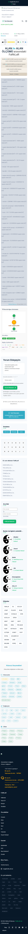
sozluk (3, 885)
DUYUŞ (6, 636)
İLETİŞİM (6, 632)
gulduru (16, 898)
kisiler (19, 895)
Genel (20, 693)
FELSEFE (13, 610)
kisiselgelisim (11, 895)
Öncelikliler (5, 679)
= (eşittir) (10, 717)
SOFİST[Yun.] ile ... (7, 490)
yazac (19, 878)
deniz (14, 901)
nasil (20, 891)
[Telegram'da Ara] (23, 927)
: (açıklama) (18, 717)
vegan (3, 882)
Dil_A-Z (4, 901)
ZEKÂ (13, 639)
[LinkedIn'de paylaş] (25, 42)
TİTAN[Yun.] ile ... (7, 473)
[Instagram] (16, 927)
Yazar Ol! (3, 800)
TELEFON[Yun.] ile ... (8, 484)
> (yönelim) (4, 713)
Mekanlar (3, 35)
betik (11, 908)
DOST (21, 632)
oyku (3, 891)
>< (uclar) (19, 713)
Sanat (17, 686)
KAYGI (21, 628)
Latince (11, 737)
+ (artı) (24, 717)
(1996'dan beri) (10, 12)
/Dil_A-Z (14, 586)
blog (15, 888)
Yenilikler (3, 806)
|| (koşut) (4, 717)
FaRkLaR (6, 606)
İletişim (3, 803)
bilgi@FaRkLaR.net (14, 1)
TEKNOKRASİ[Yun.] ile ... (9, 487)
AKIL (20, 643)
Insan (10, 898)
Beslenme (11, 689)
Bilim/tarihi (4, 908)
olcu (15, 891)
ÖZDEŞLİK (14, 614)
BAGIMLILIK (4, 911)
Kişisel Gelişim (5, 835)
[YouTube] (19, 927)
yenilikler (13, 878)
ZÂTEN (14, 617)
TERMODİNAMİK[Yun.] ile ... (10, 481)
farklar (20, 901)
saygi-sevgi (16, 885)
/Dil (15, 568)
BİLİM (20, 610)
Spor (4, 689)
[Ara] (22, 21)
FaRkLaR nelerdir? (10, 521)
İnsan (13, 679)
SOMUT (14, 632)
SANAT (6, 614)
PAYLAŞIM (20, 625)
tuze (9, 882)
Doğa (20, 682)
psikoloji (8, 888)
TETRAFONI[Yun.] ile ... (8, 479)
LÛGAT (6, 610)
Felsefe (10, 686)
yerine (17, 710)
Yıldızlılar (3, 832)
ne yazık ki (16, 720)
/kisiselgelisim (16, 577)
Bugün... (14, 4)
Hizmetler (12, 696)
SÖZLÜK (19, 606)
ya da (3, 720)
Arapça (20, 734)
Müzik (24, 686)
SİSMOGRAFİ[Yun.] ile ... (9, 493)
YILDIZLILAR (5, 878)
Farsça (4, 737)
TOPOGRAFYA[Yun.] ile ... (9, 470)
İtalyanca (5, 734)
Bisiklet (19, 696)
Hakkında (3, 797)
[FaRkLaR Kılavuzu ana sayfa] (1, 21)
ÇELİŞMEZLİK (15, 636)
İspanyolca (13, 734)
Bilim (4, 686)
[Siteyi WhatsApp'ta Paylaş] (26, 927)
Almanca (12, 730)
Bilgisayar (19, 689)
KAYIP (19, 621)
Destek (3, 854)
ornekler (9, 891)
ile (2, 710)
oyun (20, 888)
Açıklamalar (4, 845)
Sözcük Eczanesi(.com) (7, 757)
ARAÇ (12, 625)
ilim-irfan (16, 904)
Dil (18, 679)
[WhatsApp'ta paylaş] (20, 42)
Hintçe (4, 741)
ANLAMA (6, 643)
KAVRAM (6, 639)
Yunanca (19, 737)
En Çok (7, 431)
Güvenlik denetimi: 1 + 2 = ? (10, 377)
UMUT (12, 621)
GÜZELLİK (7, 617)
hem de (8, 720)
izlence (3, 898)
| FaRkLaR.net (18, 921)
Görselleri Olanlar (6, 700)
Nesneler (13, 693)
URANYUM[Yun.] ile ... (8, 465)
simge (9, 885)
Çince (11, 741)
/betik (14, 557)
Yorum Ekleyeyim (9, 387)
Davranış (5, 682)
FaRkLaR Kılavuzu (12, 304)
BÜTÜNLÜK (14, 628)
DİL (13, 606)
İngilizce (5, 730)
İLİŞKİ (5, 628)
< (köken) (23, 710)
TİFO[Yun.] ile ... (6, 476)
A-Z (22, 431)
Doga (22, 898)
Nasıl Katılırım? (5, 851)
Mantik (3, 895)
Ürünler (4, 696)
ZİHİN (21, 614)
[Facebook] (12, 927)
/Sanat (16, 548)
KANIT (6, 621)
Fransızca (20, 730)
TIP (3, 888)
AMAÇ (6, 625)
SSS (2, 848)
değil (11, 710)
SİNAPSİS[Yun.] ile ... (8, 495)
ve (6, 710)
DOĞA (5, 647)
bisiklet (3, 904)
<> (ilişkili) (12, 713)
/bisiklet (15, 537)
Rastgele (14, 431)
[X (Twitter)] (9, 927)
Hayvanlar (13, 682)
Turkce (15, 882)
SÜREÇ (14, 643)
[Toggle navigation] (26, 21)
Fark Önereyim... (14, 414)
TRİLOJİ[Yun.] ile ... (7, 468)
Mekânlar (5, 693)
